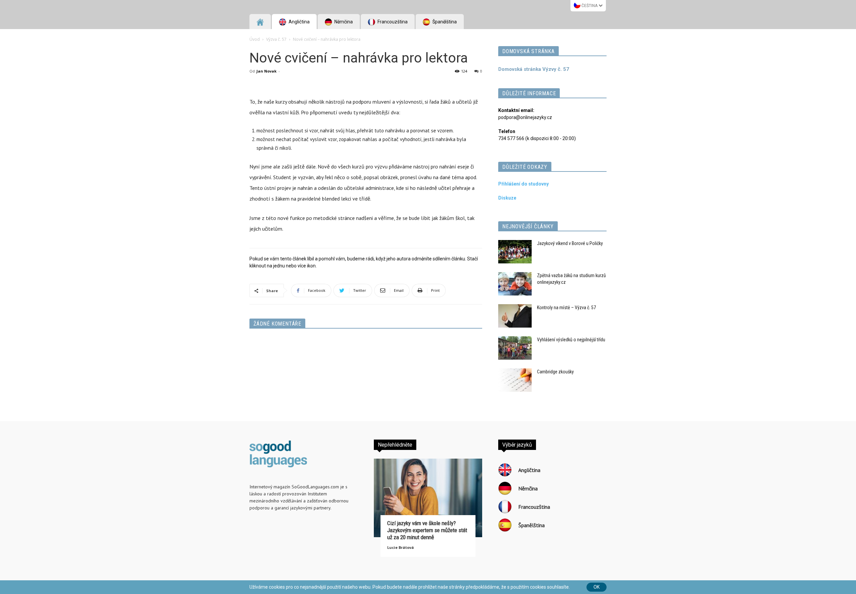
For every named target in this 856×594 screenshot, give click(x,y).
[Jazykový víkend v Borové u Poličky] (515, 251)
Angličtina (299, 21)
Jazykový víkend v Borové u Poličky (570, 243)
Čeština (589, 5)
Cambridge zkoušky (555, 371)
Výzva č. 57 (276, 39)
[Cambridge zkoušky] (515, 380)
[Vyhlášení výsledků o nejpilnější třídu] (515, 348)
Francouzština (392, 21)
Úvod (254, 39)
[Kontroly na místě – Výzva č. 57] (515, 316)
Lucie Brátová (400, 547)
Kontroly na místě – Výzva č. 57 (566, 307)
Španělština (444, 21)
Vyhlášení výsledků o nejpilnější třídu (571, 339)
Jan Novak (266, 71)
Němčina (343, 21)
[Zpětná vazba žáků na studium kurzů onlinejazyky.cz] (515, 283)
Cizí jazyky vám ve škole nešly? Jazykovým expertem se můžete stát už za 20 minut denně (427, 530)
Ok (597, 587)
